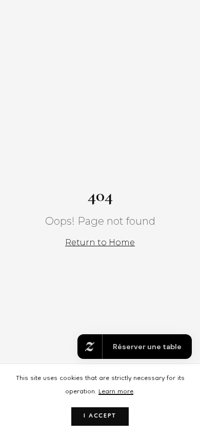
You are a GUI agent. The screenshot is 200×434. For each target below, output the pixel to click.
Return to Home (100, 242)
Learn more (115, 392)
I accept (100, 416)
